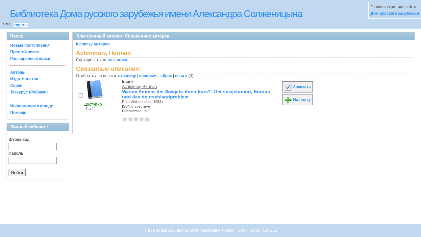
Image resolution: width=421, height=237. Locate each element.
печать (181, 75)
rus (24, 25)
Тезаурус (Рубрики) (29, 92)
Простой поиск (24, 52)
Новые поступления (30, 45)
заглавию (117, 60)
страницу (127, 75)
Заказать (301, 87)
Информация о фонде (31, 106)
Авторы (17, 72)
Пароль (16, 153)
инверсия (148, 75)
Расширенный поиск (30, 58)
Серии (16, 85)
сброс (166, 75)
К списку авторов (93, 44)
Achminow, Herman (139, 86)
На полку (301, 99)
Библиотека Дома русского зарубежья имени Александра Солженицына (156, 13)
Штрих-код (19, 139)
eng (16, 25)
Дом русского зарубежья (394, 13)
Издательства (24, 79)
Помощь (18, 112)
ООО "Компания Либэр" (213, 230)
